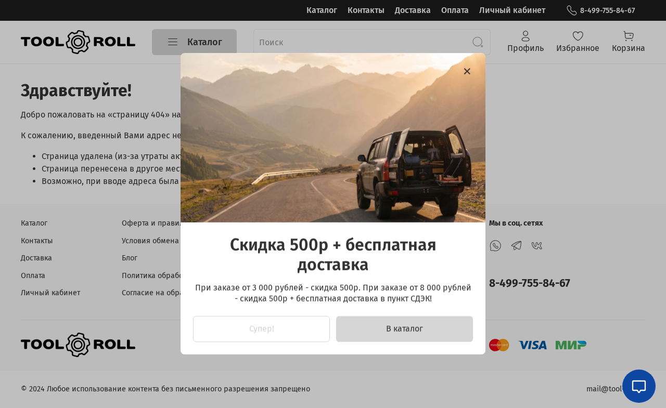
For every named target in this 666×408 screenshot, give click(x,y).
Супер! (261, 329)
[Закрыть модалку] (467, 71)
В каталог (404, 329)
